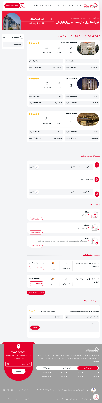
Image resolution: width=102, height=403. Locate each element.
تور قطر (79, 372)
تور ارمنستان (45, 372)
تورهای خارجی (88, 368)
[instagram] (11, 390)
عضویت (18, 371)
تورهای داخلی (67, 368)
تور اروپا (63, 376)
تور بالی (95, 372)
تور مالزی (94, 376)
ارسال (35, 327)
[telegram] (8, 390)
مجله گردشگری (38, 5)
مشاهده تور (39, 268)
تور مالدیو (62, 372)
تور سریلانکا (45, 376)
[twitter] (4, 390)
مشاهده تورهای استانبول (36, 292)
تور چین (79, 376)
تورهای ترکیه (46, 368)
